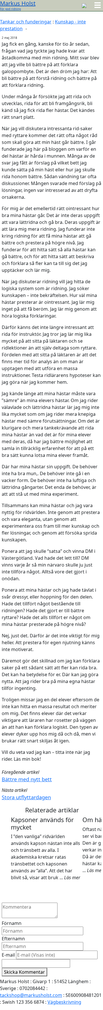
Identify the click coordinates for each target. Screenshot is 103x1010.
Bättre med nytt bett (27, 779)
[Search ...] (84, 5)
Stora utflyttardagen (26, 797)
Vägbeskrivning (64, 1002)
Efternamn (13, 938)
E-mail (8, 955)
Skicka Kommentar (24, 972)
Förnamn (11, 923)
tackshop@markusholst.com (31, 995)
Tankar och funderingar (26, 22)
